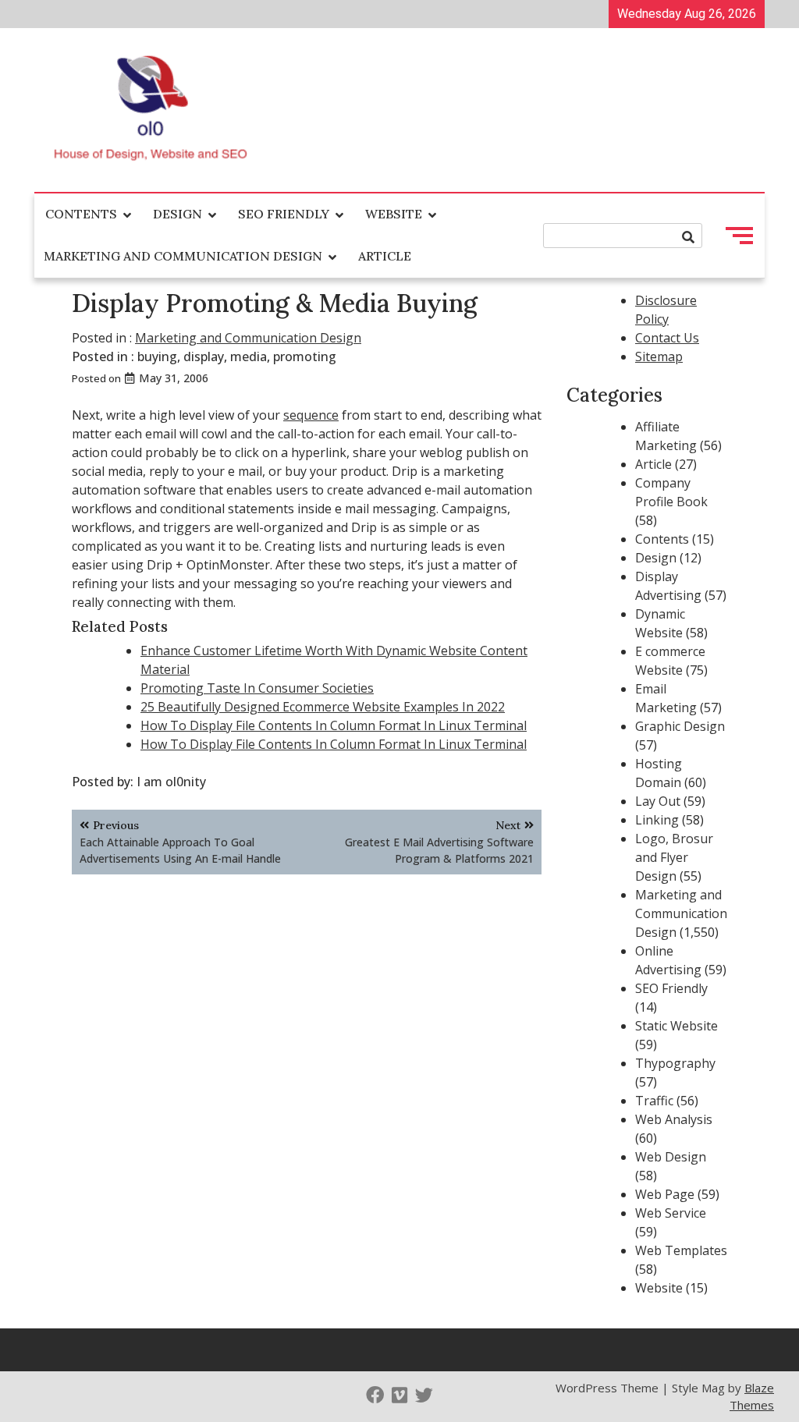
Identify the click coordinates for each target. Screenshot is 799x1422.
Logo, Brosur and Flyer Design (674, 857)
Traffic (654, 1100)
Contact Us (667, 337)
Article (384, 256)
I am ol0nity (171, 781)
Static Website (676, 1025)
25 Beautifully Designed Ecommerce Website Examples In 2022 (322, 706)
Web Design (670, 1156)
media (248, 356)
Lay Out (657, 801)
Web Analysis (673, 1119)
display (203, 356)
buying (157, 356)
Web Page (664, 1194)
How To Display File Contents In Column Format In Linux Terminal (333, 725)
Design (177, 214)
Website (393, 214)
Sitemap (659, 356)
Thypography (675, 1063)
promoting (304, 356)
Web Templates (681, 1250)
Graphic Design (680, 726)
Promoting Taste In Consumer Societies (257, 688)
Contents (81, 214)
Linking (657, 819)
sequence (311, 415)
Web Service (670, 1213)
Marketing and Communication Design (183, 256)
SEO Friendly (283, 214)
